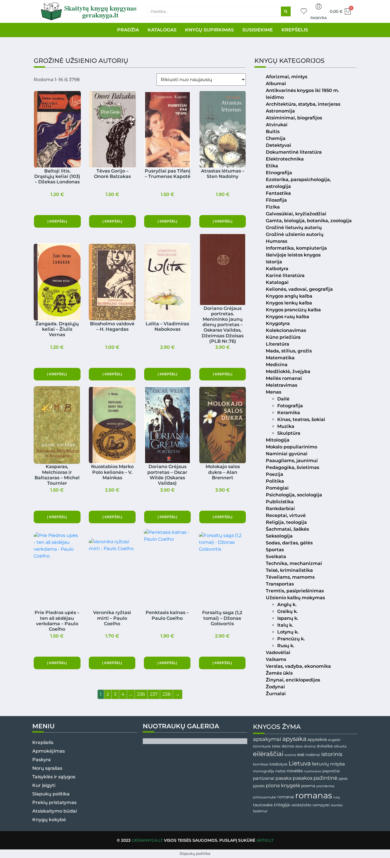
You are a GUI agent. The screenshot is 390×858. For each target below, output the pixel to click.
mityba (337, 764)
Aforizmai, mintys (286, 76)
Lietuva (300, 763)
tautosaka (263, 804)
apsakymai (267, 739)
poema (308, 785)
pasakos (302, 778)
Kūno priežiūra (283, 337)
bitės (276, 746)
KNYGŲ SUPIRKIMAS (209, 30)
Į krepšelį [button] (57, 221)
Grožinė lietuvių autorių (294, 227)
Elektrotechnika (285, 159)
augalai (334, 739)
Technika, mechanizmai (294, 563)
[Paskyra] (318, 6)
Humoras (276, 241)
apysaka (294, 738)
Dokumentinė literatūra (294, 152)
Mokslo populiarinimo (291, 447)
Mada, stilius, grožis (289, 351)
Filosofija (276, 200)
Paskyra (318, 18)
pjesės (259, 786)
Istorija (274, 261)
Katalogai (277, 282)
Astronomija (280, 111)
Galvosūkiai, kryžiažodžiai (296, 213)
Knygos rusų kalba (287, 316)
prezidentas (325, 786)
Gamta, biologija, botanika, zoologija (309, 220)
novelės (295, 770)
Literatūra (277, 344)
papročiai (331, 771)
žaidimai (260, 811)
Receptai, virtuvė (286, 515)
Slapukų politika (51, 794)
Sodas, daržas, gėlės (289, 543)
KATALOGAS (162, 30)
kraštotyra (279, 764)
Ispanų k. (287, 618)
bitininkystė (262, 746)
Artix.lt (265, 840)
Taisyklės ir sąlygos (53, 776)
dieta (299, 746)
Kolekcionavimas (286, 330)
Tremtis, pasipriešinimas (295, 591)
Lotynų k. (288, 632)
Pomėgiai (277, 488)
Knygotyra (278, 323)
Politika (275, 481)
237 (154, 694)
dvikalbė (325, 746)
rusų (336, 797)
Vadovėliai (278, 652)
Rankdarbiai (280, 508)
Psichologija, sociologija (294, 495)
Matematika (280, 357)
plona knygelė (283, 785)
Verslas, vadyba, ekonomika (298, 666)
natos (280, 771)
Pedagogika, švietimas (292, 467)
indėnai (312, 754)
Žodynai (275, 686)
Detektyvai (278, 145)
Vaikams (276, 659)
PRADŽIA (128, 30)
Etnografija (279, 172)
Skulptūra (288, 433)
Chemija (276, 138)
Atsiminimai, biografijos (294, 118)
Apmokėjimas (48, 751)
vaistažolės (301, 805)
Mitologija (278, 440)
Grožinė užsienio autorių (294, 234)
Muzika (285, 426)
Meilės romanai (284, 378)
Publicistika (280, 501)
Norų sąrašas (47, 768)
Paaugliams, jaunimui (292, 460)
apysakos (317, 739)
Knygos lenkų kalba (289, 303)
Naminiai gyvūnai (286, 453)
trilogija (282, 804)
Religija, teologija (286, 522)
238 (166, 694)
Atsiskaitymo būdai (54, 811)
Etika (272, 166)
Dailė (283, 399)
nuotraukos (312, 771)
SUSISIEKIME (257, 30)
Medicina (277, 364)
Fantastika (278, 193)
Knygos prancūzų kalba (293, 309)
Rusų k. (285, 645)
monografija (263, 771)
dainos (288, 746)
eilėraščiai (268, 754)
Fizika (273, 207)
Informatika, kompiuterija (296, 248)
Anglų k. (287, 604)
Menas (273, 392)
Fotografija (290, 405)
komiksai (260, 764)
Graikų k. (287, 611)
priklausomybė (264, 797)
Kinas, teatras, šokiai (301, 419)
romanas (313, 795)
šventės (337, 805)
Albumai (276, 83)
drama (309, 746)
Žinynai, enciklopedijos (293, 680)
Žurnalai (276, 693)
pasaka (284, 778)
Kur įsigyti (43, 785)
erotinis (290, 755)
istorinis (331, 754)
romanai (285, 796)
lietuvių (320, 764)
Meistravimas (281, 385)
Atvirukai (277, 124)
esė (300, 754)
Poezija (274, 474)
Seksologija (279, 536)
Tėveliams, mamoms (290, 577)
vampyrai (321, 805)
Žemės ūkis (279, 673)
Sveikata (276, 556)
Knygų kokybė (49, 819)
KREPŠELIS (295, 30)
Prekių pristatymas (54, 802)
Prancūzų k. (291, 639)
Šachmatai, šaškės (287, 529)
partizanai (263, 778)
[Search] (286, 11)
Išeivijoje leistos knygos (293, 255)
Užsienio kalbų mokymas (295, 597)
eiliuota (340, 746)
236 (141, 694)
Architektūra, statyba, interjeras (303, 104)
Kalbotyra (277, 268)
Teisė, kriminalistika (289, 570)
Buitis (273, 131)
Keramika (288, 412)
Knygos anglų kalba (289, 296)
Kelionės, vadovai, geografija (299, 289)
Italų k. (285, 625)
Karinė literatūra (285, 275)
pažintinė (325, 778)
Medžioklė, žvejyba (288, 371)
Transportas (280, 584)
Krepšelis (42, 742)
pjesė (343, 779)
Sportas (275, 549)
